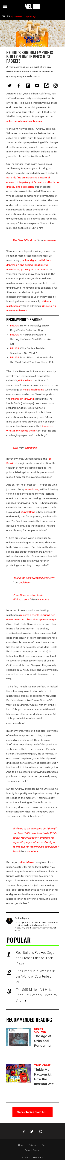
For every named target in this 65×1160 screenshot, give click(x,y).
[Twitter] (9, 85)
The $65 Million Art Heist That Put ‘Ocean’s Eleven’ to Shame (36, 994)
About (21, 1145)
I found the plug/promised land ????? (34, 577)
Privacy (32, 1145)
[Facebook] (18, 85)
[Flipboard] (28, 85)
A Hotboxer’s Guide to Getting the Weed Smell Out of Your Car (31, 339)
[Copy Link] (46, 85)
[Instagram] (55, 85)
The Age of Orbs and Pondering (42, 1040)
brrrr (15, 447)
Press (44, 1145)
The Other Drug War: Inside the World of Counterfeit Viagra (36, 976)
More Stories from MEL (32, 1112)
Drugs (6, 16)
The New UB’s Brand (25, 240)
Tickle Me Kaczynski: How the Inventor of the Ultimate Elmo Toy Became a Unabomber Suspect (45, 1077)
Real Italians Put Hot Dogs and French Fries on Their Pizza (35, 957)
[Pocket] (37, 85)
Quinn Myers (16, 16)
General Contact (33, 1150)
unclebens (50, 240)
